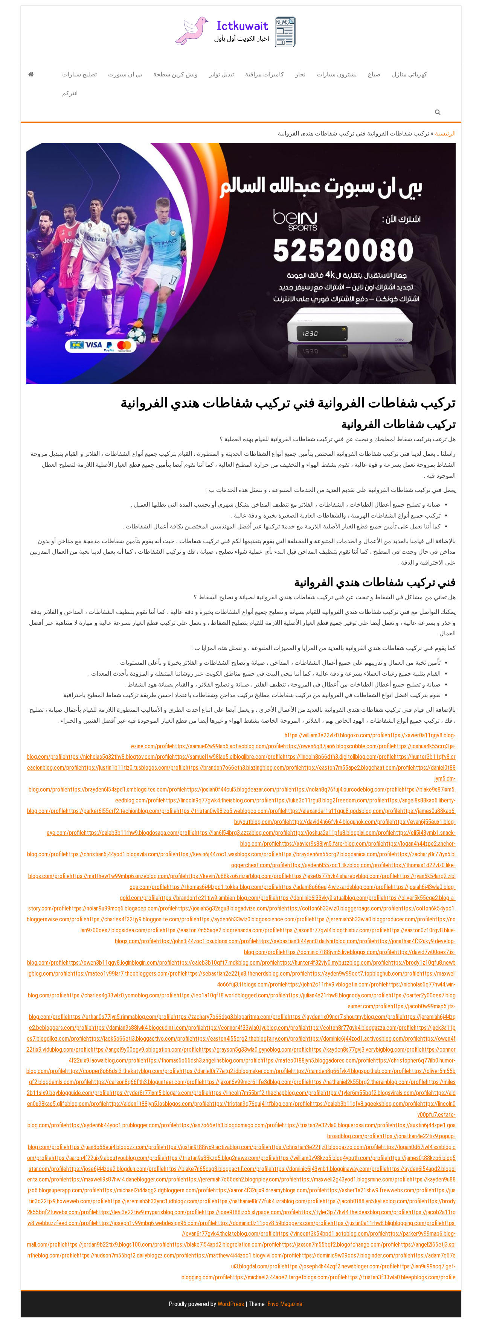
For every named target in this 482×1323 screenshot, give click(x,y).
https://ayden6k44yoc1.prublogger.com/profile (121, 1125)
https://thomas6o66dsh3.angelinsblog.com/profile (202, 1060)
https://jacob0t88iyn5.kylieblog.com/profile (373, 1201)
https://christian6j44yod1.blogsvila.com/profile (120, 854)
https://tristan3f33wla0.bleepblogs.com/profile (400, 1277)
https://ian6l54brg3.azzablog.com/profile (242, 832)
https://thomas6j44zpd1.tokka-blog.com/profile (223, 887)
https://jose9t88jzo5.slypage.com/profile (250, 1212)
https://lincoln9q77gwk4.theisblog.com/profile (217, 800)
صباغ (374, 74)
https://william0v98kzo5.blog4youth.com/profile (331, 1158)
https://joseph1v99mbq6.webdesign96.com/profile (155, 1223)
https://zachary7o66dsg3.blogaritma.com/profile (231, 1016)
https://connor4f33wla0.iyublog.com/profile (254, 1027)
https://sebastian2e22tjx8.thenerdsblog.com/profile (246, 973)
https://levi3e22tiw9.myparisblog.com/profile (149, 1212)
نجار (300, 74)
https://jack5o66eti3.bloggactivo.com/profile (139, 1038)
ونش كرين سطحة (175, 74)
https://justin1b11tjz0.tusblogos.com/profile (133, 767)
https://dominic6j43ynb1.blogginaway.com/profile (329, 1168)
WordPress (231, 1304)
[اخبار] (31, 74)
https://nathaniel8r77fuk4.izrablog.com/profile (269, 1201)
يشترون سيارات (337, 74)
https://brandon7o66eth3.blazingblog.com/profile (243, 767)
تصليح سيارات (79, 74)
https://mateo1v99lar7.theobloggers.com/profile (127, 973)
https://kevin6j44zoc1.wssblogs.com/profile (227, 854)
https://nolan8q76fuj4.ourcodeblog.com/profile (346, 789)
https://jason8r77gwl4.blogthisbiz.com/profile (333, 930)
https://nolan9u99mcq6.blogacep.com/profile (122, 908)
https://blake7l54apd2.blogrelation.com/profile (224, 1244)
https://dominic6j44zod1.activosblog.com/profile (362, 1038)
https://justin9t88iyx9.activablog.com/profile (215, 1147)
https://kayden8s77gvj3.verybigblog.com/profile (365, 1049)
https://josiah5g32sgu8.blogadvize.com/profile (229, 908)
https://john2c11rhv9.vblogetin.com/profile (335, 984)
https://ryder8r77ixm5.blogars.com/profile (159, 1092)
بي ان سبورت (125, 74)
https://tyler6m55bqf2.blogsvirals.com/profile (377, 1092)
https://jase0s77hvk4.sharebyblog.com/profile (343, 876)
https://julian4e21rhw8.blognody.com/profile (337, 995)
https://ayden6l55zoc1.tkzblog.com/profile (337, 865)
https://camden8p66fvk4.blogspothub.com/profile (350, 1071)
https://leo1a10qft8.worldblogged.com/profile (231, 995)
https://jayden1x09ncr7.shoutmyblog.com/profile (345, 1016)
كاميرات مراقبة (264, 74)
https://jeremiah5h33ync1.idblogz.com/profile (161, 1201)
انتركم (70, 93)
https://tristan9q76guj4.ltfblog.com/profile (259, 1103)
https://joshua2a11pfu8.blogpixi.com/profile (341, 832)
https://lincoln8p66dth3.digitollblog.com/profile (338, 756)
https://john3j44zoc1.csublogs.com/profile (206, 941)
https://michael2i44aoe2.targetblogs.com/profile (287, 1277)
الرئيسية (445, 133)
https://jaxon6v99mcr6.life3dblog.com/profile (255, 1081)
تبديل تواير (221, 74)
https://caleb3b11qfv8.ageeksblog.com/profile (365, 1103)
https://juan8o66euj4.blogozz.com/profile (115, 1147)
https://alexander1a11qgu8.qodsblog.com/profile (342, 811)
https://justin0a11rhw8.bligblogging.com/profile (386, 1223)
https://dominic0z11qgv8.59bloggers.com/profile (273, 1223)
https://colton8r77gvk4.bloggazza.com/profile (359, 1027)
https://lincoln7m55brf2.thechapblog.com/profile (266, 1092)
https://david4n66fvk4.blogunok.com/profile (340, 821)
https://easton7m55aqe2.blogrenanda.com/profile (221, 930)
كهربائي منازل (409, 74)
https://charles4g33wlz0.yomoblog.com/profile (122, 995)
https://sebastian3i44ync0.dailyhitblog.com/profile (315, 941)
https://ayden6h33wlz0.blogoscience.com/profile (254, 919)
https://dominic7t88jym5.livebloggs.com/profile (338, 952)
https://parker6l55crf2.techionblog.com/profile (121, 811)
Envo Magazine (284, 1304)
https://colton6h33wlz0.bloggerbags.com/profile (341, 908)
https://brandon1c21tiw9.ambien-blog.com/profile (217, 897)
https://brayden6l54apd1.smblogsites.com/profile (125, 789)
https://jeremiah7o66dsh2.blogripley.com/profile (239, 1179)
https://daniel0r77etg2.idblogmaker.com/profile (235, 1071)
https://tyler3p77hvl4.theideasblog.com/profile (353, 1212)
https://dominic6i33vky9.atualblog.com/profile (330, 897)
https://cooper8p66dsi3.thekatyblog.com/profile (122, 1071)
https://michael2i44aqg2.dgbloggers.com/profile (156, 1190)
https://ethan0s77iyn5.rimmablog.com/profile (121, 1016)
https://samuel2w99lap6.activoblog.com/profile (227, 746)
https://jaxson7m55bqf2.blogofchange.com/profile (338, 1244)
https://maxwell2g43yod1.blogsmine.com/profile (353, 1179)
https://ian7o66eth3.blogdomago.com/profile (229, 1125)
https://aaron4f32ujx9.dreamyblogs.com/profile (268, 1190)
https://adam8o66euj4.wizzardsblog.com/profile (335, 887)
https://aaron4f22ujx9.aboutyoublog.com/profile (108, 1158)
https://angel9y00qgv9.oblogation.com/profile (145, 1049)
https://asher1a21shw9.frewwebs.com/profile (378, 1190)
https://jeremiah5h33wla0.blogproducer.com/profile (372, 919)
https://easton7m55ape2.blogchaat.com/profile (357, 767)
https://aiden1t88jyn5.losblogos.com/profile (157, 1103)
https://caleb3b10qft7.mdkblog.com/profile (225, 962)
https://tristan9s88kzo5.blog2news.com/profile (220, 1158)
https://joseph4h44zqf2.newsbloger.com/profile (341, 1266)
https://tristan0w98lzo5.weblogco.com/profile (231, 811)
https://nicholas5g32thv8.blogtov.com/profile (119, 756)
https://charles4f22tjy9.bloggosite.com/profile (142, 919)
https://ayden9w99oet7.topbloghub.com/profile (363, 973)
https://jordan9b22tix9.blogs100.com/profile (117, 1244)
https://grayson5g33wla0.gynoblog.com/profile (254, 1049)
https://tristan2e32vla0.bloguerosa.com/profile (337, 1125)
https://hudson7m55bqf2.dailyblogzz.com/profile (134, 1255)
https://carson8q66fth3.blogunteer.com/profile (146, 1081)
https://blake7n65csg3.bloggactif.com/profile (218, 1168)
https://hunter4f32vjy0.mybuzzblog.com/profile (332, 962)
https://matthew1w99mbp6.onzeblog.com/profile (127, 876)
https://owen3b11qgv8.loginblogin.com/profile (120, 962)
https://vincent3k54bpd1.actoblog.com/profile (330, 1233)
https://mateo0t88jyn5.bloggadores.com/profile (317, 1060)
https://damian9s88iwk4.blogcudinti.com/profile (147, 1027)
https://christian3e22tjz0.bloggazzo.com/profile (324, 1147)
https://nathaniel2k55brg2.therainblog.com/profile (367, 1081)
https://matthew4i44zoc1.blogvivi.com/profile (245, 1255)
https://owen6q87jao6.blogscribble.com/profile (338, 746)
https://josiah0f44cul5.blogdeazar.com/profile (237, 789)
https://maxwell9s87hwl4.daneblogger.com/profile (124, 1179)
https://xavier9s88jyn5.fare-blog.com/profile (331, 843)
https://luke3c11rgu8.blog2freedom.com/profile (328, 800)
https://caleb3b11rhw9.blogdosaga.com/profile (139, 832)
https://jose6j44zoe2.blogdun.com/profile (115, 1168)
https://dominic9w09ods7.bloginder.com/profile (354, 1255)
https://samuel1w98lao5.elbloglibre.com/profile (227, 756)
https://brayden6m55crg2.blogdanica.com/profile (336, 854)
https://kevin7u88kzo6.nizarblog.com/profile (237, 876)
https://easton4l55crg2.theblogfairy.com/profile (248, 1038)
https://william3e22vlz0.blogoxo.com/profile (336, 735)
